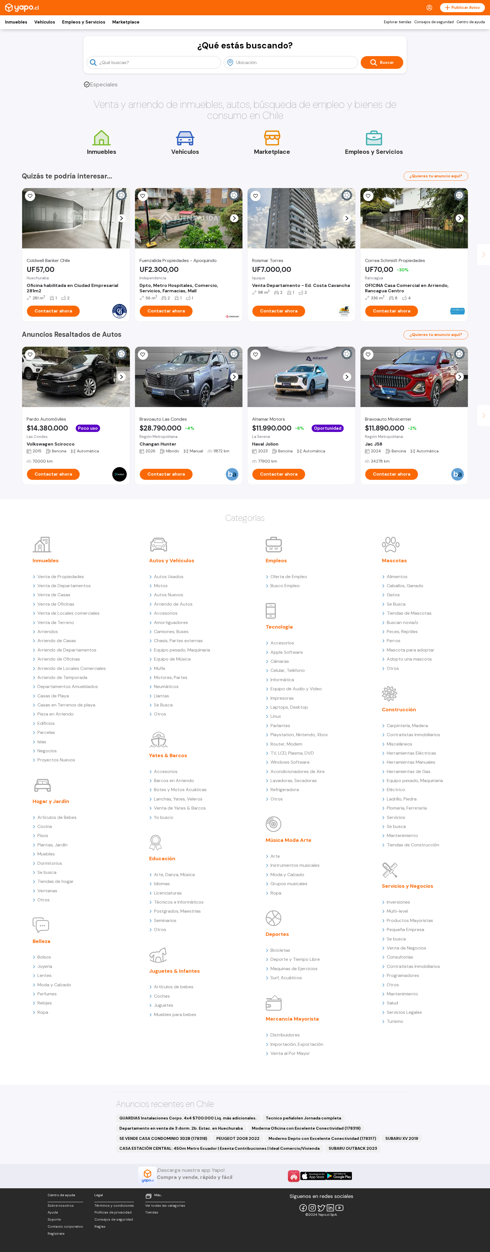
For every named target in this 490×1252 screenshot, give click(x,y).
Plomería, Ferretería (407, 808)
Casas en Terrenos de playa (66, 705)
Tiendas (151, 1212)
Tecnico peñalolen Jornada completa (303, 1118)
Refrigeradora (285, 790)
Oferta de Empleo (289, 577)
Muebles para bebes (175, 1014)
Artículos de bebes (173, 987)
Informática (282, 680)
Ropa (42, 1012)
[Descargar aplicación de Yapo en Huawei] (293, 1176)
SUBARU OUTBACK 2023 (353, 1148)
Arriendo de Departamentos (66, 650)
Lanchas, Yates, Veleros (178, 799)
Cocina (44, 826)
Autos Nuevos (168, 595)
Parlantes (280, 726)
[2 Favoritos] (368, 196)
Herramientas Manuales (411, 762)
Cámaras (280, 661)
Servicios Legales (404, 1012)
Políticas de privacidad (113, 1212)
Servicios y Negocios (407, 886)
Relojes (44, 1003)
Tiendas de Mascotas (409, 613)
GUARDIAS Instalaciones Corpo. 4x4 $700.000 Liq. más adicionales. (188, 1118)
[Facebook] (303, 1207)
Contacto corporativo (65, 1226)
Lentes (44, 975)
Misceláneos (399, 744)
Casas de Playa (53, 696)
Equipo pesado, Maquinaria (182, 650)
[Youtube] (339, 1207)
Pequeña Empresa (405, 929)
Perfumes (47, 994)
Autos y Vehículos (171, 560)
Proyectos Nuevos (56, 760)
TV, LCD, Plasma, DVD (292, 753)
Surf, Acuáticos (286, 978)
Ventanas (47, 891)
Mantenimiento (402, 835)
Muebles (46, 854)
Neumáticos (166, 686)
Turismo (395, 1021)
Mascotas (394, 560)
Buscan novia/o (402, 622)
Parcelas (46, 732)
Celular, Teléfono (288, 670)
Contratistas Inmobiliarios (413, 735)
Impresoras (282, 698)
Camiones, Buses (171, 631)
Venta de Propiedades (60, 577)
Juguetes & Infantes (174, 971)
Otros (43, 900)
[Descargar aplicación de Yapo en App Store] (313, 1176)
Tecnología (279, 626)
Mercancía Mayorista (292, 1018)
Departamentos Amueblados (67, 686)
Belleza (41, 941)
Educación (162, 858)
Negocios (47, 751)
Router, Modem (286, 744)
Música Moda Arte (288, 840)
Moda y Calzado (54, 985)
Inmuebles (16, 22)
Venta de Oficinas (55, 604)
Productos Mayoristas (410, 920)
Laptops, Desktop (289, 707)
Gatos (393, 595)
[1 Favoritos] (30, 355)
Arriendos (47, 631)
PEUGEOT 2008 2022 (237, 1138)
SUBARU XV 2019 (401, 1138)
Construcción (399, 709)
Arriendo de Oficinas (58, 659)
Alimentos (397, 577)
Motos (161, 586)
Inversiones (398, 902)
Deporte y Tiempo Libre (295, 959)
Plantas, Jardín (52, 845)
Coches (162, 996)
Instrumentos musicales (295, 865)
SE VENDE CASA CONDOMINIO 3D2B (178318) (163, 1138)
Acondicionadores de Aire (298, 771)
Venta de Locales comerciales (68, 613)
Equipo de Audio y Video (296, 689)
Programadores (403, 975)
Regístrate (56, 1233)
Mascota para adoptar (410, 650)
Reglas (99, 1226)
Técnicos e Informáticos (179, 902)
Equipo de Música (172, 659)
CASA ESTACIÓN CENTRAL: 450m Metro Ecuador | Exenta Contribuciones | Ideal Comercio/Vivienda (219, 1148)
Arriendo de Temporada (62, 677)
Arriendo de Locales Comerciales (71, 668)
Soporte (54, 1219)
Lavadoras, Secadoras (294, 780)
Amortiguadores (171, 622)
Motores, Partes (170, 677)
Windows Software (290, 762)
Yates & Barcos (168, 755)
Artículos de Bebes (57, 817)
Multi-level (397, 911)
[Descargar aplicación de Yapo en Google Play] (339, 1176)
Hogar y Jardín (51, 801)
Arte (275, 856)
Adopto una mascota (409, 659)
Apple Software (287, 652)
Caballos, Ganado (405, 586)
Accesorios (166, 613)
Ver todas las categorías (165, 1205)
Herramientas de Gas (408, 771)
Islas (41, 742)
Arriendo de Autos (173, 604)
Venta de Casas (53, 595)
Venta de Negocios (406, 948)
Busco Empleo (285, 586)
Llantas (161, 696)
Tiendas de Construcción (413, 845)
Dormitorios (49, 863)
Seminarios (165, 920)
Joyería (44, 966)
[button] (121, 218)
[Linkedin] (330, 1207)
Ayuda (53, 1212)
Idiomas (162, 884)
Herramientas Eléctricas (411, 753)
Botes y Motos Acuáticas (180, 790)
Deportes (277, 934)
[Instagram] (312, 1207)
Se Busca (163, 705)
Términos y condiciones (114, 1205)
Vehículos (44, 22)
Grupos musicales (289, 884)
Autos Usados (168, 577)
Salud (392, 1003)
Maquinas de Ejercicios (294, 969)
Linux (276, 716)
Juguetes (163, 1005)
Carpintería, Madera (407, 726)
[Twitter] (321, 1207)
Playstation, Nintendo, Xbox (299, 735)
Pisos (42, 835)
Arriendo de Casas (56, 641)
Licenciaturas (168, 893)
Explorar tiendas (397, 22)
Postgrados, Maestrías (177, 911)
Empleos (276, 560)
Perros (393, 641)
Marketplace (126, 22)
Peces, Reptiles (402, 631)
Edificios (46, 723)
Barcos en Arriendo (174, 780)
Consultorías (400, 957)
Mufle (159, 668)
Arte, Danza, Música (174, 875)
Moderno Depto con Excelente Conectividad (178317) (322, 1138)
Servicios (396, 817)
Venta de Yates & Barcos (180, 808)
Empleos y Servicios (83, 22)
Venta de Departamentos (64, 586)
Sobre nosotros (61, 1205)
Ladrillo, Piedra (402, 799)
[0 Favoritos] (30, 196)
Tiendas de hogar (55, 881)
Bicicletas (280, 950)
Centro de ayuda (471, 22)
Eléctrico (396, 790)
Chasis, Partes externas (178, 641)
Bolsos (44, 957)
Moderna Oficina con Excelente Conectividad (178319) (306, 1128)
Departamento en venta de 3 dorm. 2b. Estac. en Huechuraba (181, 1128)
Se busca (46, 872)
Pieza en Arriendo (55, 714)
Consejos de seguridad (434, 22)
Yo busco (163, 817)
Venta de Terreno (55, 622)
